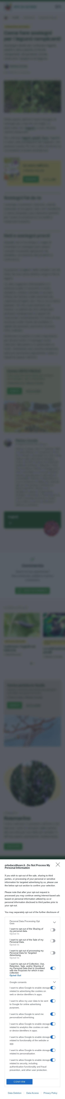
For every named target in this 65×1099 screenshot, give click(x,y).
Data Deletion (14, 1093)
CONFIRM (19, 1082)
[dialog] (32, 979)
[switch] (52, 929)
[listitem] (32, 922)
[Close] (59, 866)
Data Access (32, 1093)
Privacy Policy (50, 1093)
